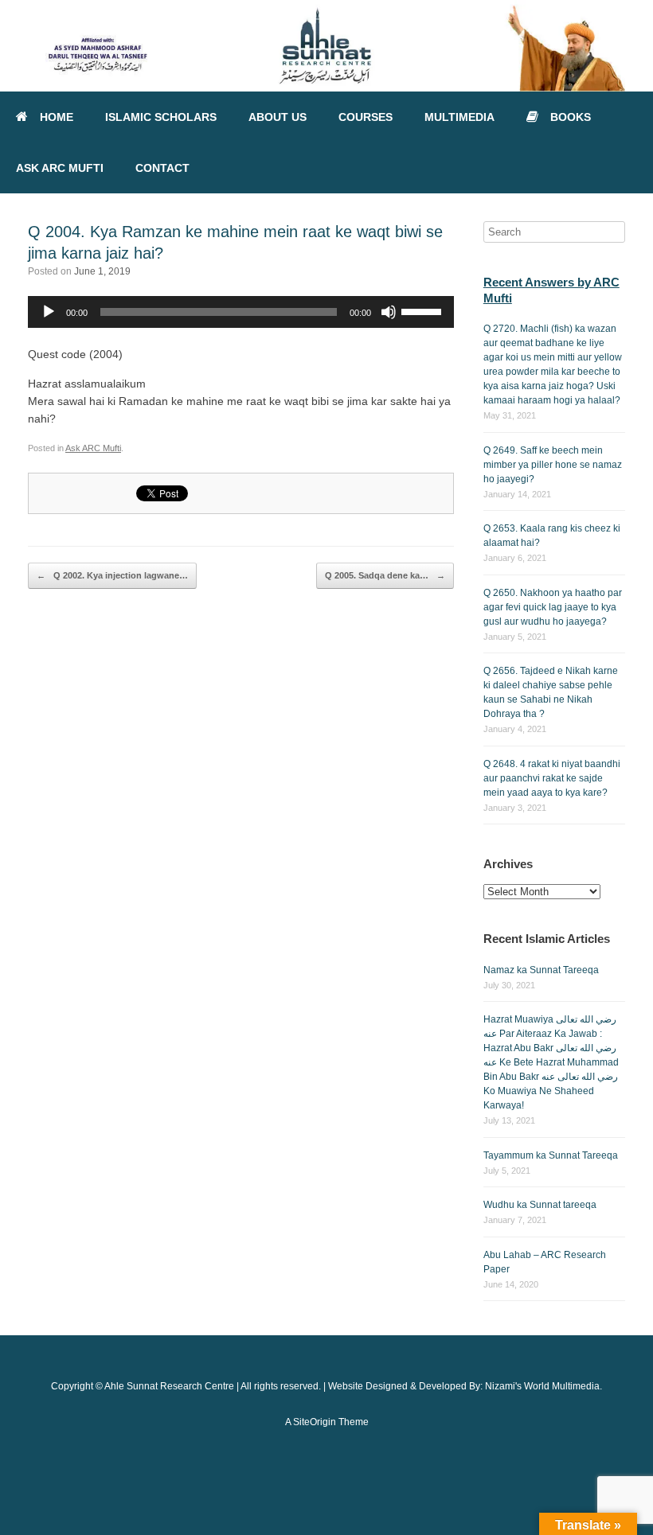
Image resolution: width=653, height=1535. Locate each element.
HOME (56, 117)
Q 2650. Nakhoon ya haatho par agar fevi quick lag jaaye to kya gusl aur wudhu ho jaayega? (552, 607)
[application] (241, 312)
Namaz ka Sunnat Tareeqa (541, 970)
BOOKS (570, 117)
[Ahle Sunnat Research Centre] (326, 46)
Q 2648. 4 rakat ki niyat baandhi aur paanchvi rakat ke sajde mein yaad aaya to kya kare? (551, 778)
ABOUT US (277, 117)
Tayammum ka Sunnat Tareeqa (550, 1155)
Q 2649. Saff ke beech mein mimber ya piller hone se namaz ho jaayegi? (552, 465)
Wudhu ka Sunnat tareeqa (539, 1204)
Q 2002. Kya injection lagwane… (112, 575)
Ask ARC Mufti (93, 448)
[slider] (423, 310)
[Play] (49, 312)
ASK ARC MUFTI (60, 168)
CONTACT (162, 168)
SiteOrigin (314, 1422)
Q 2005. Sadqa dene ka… (385, 575)
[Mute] (389, 312)
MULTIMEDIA (459, 117)
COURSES (365, 117)
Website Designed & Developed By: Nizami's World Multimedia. (465, 1386)
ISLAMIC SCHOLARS (161, 117)
